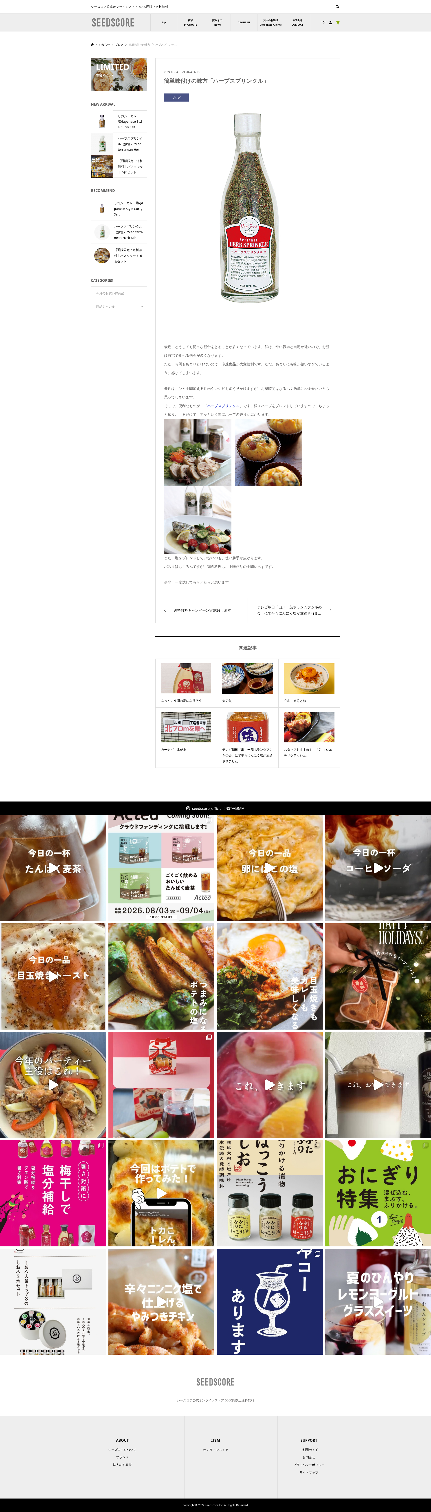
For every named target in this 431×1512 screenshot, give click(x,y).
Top (164, 22)
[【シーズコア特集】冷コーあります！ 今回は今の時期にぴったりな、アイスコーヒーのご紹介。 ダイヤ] (270, 1302)
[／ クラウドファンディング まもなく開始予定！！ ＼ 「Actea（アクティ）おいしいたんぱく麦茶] (161, 868)
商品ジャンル (105, 306)
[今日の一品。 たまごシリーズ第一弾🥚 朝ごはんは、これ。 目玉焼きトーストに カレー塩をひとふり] (53, 976)
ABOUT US (244, 22)
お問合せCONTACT (297, 22)
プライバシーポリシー (309, 1465)
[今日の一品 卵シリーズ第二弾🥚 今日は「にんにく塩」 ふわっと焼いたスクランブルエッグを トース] (270, 868)
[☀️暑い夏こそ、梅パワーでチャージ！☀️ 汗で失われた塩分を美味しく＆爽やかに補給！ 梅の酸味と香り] (53, 1193)
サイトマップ (308, 1472)
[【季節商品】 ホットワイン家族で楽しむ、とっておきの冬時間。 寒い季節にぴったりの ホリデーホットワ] (161, 1085)
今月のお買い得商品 (110, 293)
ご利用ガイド (308, 1450)
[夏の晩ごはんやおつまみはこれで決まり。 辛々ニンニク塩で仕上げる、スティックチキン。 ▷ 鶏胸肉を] (161, 1302)
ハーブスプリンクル (223, 405)
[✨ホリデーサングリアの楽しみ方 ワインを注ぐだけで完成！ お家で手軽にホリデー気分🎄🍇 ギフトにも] (270, 1085)
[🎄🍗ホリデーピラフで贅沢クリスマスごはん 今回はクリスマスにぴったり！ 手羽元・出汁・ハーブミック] (53, 1085)
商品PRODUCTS (190, 22)
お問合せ (309, 1457)
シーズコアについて (122, 1450)
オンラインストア (215, 1450)
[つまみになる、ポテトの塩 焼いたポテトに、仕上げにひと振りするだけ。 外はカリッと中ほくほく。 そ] (161, 976)
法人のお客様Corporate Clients (270, 22)
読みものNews (217, 22)
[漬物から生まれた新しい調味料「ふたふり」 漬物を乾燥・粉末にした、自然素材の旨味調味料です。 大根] (270, 1193)
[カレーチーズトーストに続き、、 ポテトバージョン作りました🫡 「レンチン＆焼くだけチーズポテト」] (161, 1193)
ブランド (122, 1457)
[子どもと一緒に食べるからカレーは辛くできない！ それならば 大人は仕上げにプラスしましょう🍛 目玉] (270, 976)
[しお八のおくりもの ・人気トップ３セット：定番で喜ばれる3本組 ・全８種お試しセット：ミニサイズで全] (53, 1302)
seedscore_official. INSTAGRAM (218, 808)
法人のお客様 (122, 1465)
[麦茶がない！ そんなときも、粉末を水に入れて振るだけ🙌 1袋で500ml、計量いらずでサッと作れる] (53, 868)
